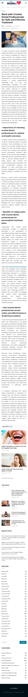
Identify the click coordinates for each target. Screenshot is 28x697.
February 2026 (5, 586)
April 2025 (4, 611)
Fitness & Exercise (6, 658)
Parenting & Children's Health (9, 673)
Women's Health (6, 678)
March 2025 (5, 613)
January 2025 (5, 618)
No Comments (6, 28)
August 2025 (5, 601)
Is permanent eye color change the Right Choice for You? (18, 522)
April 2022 (4, 636)
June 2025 (4, 606)
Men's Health (5, 668)
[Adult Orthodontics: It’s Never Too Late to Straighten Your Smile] (14, 437)
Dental (4, 11)
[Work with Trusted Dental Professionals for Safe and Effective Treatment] (14, 39)
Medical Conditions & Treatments (10, 665)
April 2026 (4, 581)
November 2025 (6, 593)
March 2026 (5, 584)
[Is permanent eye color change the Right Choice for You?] (6, 523)
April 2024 (4, 631)
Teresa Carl (9, 26)
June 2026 (4, 576)
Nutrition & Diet (6, 670)
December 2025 (6, 591)
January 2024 (5, 633)
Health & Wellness (6, 660)
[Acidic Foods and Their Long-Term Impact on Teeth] (14, 460)
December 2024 (6, 621)
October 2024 (5, 626)
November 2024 (6, 623)
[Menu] (3, 3)
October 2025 (5, 596)
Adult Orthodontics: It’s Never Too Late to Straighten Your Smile (14, 447)
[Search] (25, 3)
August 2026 (5, 571)
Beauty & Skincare (6, 653)
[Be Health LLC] (14, 2)
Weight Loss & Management (9, 675)
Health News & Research (8, 663)
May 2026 (4, 579)
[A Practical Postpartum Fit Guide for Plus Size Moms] (6, 514)
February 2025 (5, 616)
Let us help (13, 688)
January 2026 (5, 588)
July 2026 (4, 574)
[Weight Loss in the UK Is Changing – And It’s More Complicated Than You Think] (6, 503)
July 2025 (4, 603)
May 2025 (4, 608)
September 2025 (6, 598)
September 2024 (6, 628)
